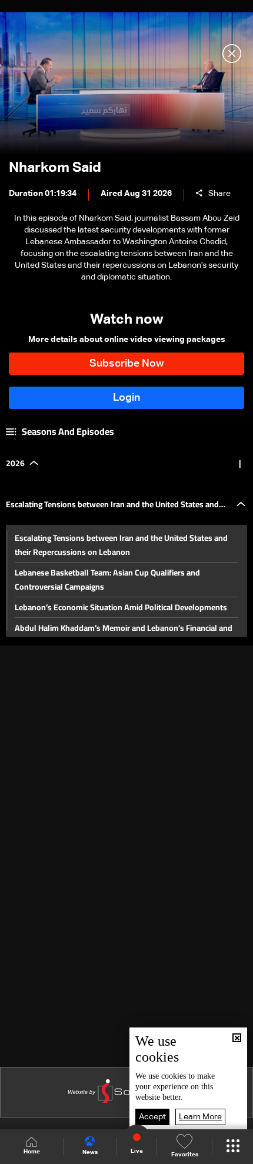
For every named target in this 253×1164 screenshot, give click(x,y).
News (90, 1152)
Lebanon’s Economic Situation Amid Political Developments (121, 607)
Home (32, 1152)
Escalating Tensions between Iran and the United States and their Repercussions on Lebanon (121, 545)
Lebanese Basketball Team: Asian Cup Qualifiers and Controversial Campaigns (107, 580)
